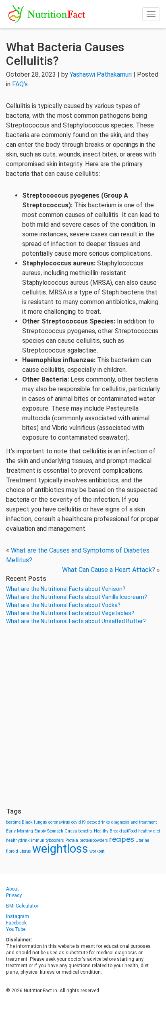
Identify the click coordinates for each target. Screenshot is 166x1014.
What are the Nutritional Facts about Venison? (65, 589)
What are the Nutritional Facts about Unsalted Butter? (76, 621)
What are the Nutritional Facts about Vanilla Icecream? (76, 597)
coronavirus (59, 822)
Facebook (16, 923)
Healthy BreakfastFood (115, 831)
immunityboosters (47, 840)
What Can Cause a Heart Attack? (108, 570)
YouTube (15, 929)
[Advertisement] (83, 716)
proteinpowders (93, 840)
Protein (71, 840)
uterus (25, 851)
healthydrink (18, 840)
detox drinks (98, 822)
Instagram (17, 916)
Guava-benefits (78, 831)
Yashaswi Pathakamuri (101, 74)
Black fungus (34, 822)
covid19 (78, 822)
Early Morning (19, 831)
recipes (121, 839)
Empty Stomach (48, 831)
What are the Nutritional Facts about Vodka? (63, 605)
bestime (13, 822)
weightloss (60, 848)
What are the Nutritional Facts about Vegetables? (70, 613)
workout (96, 851)
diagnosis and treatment (134, 822)
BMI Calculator (22, 906)
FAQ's (20, 84)
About (12, 889)
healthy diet (149, 831)
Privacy (14, 895)
